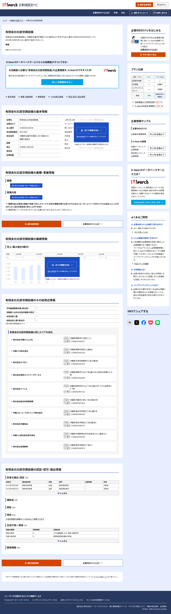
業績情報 (41, 96)
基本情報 (11, 96)
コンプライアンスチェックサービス (44, 600)
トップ (5, 20)
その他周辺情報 (56, 96)
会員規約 (163, 606)
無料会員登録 (145, 4)
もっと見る (63, 493)
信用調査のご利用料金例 (148, 102)
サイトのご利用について (101, 577)
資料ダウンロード (141, 12)
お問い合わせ (161, 12)
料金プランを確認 (141, 263)
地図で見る (25, 138)
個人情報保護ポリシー (118, 606)
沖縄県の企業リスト (16, 20)
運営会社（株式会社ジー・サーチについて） (92, 606)
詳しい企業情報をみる (62, 82)
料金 (116, 12)
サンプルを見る (157, 134)
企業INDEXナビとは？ (101, 12)
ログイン (162, 4)
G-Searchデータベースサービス (147, 202)
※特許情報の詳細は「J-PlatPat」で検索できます (24, 519)
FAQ (123, 12)
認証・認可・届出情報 (76, 96)
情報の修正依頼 (152, 606)
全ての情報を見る (89, 130)
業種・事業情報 (27, 96)
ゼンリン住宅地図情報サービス (98, 600)
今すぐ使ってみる (149, 54)
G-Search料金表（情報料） (149, 105)
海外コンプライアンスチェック (72, 600)
